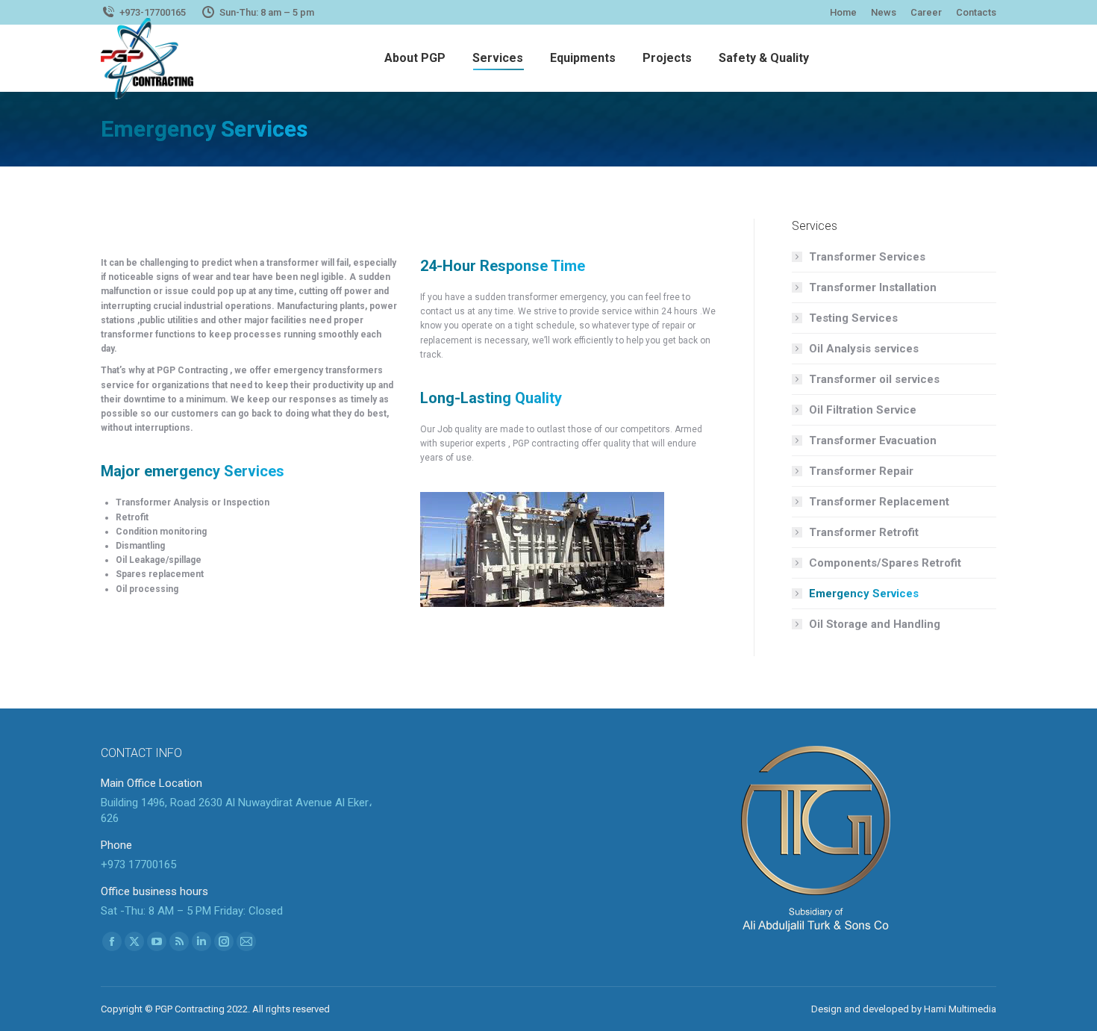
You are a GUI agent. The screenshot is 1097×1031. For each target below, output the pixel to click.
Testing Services (853, 318)
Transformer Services (867, 257)
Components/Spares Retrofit (885, 563)
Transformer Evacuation (873, 440)
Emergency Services (864, 593)
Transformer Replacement (879, 501)
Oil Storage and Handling (874, 624)
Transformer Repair (861, 471)
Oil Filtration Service (862, 410)
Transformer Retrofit (864, 532)
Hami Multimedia (960, 1009)
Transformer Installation (873, 287)
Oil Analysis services (864, 348)
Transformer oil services (874, 379)
